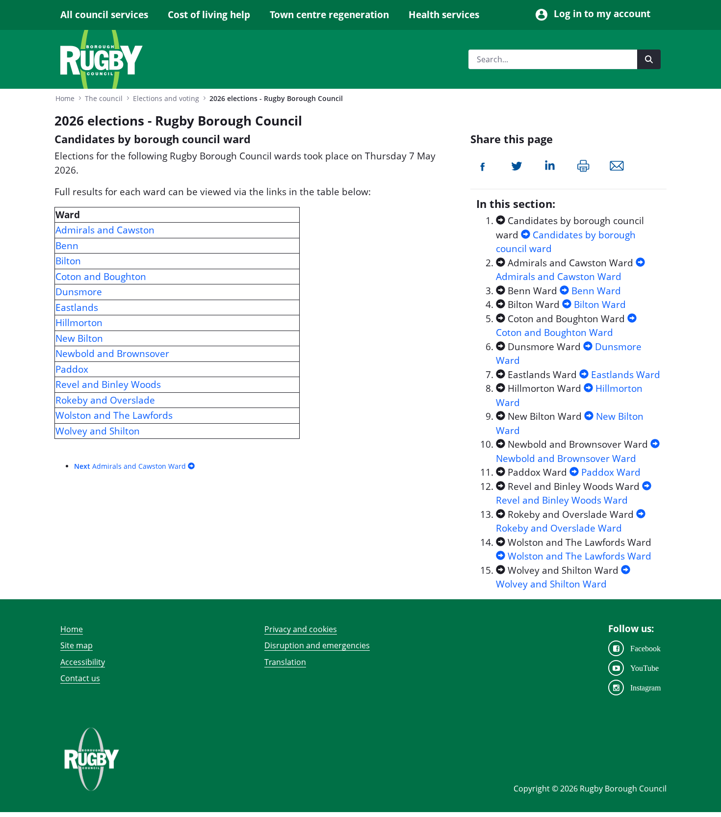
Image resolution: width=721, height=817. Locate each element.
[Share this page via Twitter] (516, 164)
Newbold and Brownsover (112, 353)
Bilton (68, 261)
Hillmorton (79, 322)
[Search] (649, 59)
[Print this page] (583, 164)
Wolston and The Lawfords (114, 415)
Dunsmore (78, 291)
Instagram (645, 687)
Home (71, 629)
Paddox (71, 369)
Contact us (80, 678)
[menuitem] (109, 15)
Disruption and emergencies (317, 645)
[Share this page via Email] (617, 164)
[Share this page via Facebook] (483, 164)
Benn (66, 245)
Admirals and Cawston (104, 230)
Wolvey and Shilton (97, 431)
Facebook (645, 648)
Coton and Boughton (100, 276)
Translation (285, 662)
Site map (76, 645)
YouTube (644, 668)
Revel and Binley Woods (108, 384)
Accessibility (82, 662)
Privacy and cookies (300, 629)
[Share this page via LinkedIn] (550, 164)
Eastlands (76, 307)
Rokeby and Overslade (105, 400)
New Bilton (79, 338)
